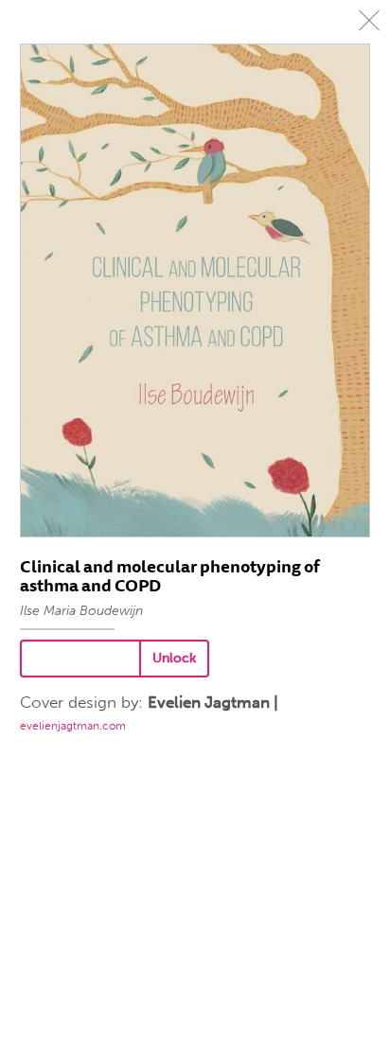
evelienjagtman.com (73, 725)
